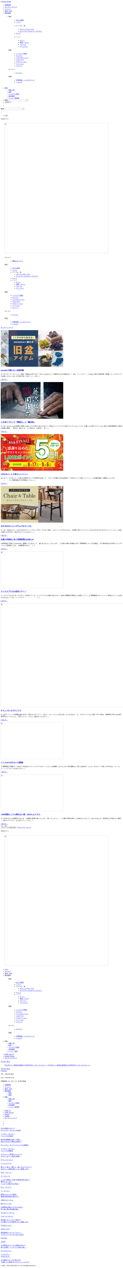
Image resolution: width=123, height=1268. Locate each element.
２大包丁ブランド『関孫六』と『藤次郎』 (18, 422)
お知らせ (8, 1110)
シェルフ (19, 82)
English (7, 1056)
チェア (18, 33)
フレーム (23, 44)
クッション (20, 64)
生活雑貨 (11, 96)
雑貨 (10, 1095)
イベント (8, 9)
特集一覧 (11, 90)
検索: (6, 100)
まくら (22, 40)
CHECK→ (4, 379)
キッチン (19, 56)
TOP (6, 115)
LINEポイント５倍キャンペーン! (14, 474)
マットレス (24, 46)
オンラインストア (11, 7)
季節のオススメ (17, 261)
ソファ (18, 22)
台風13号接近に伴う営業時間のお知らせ (17, 539)
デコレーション (21, 62)
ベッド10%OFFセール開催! (12, 762)
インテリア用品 (13, 94)
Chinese (12, 1056)
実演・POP (8, 11)
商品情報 (8, 13)
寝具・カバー (24, 42)
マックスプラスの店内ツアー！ (13, 591)
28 (6, 825)
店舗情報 (8, 5)
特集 (6, 88)
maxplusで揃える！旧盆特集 (12, 370)
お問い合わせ (9, 1054)
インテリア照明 (21, 54)
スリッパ (19, 66)
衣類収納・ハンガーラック (25, 80)
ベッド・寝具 (13, 1051)
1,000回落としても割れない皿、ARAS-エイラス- (21, 814)
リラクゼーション (22, 58)
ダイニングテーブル (27, 29)
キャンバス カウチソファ (11, 710)
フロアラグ (20, 60)
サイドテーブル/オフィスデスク (31, 31)
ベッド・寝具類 (13, 98)
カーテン (19, 73)
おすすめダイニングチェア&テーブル (16, 526)
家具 (10, 92)
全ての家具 (20, 20)
